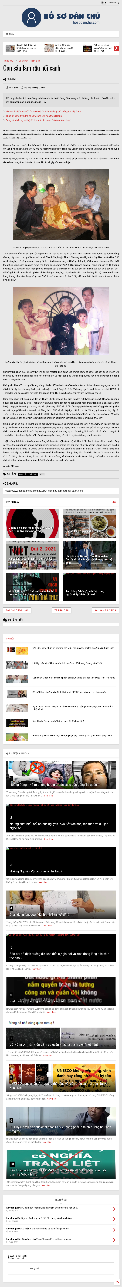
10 (12, 1164)
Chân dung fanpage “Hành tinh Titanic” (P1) (39, 915)
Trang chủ (8, 60)
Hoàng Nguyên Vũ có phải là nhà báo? (36, 871)
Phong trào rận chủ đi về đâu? (84, 531)
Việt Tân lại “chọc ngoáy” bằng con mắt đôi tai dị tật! (58, 721)
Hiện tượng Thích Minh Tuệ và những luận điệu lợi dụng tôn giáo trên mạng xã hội (27, 46)
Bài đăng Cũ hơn (105, 610)
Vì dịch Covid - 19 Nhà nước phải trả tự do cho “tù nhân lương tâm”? (31, 593)
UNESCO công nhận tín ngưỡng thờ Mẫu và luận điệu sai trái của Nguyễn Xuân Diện (73, 648)
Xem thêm (48, 796)
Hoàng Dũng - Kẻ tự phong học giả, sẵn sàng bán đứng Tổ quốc (53, 785)
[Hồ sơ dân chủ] (61, 27)
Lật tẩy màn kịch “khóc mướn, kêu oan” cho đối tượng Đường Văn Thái (67, 663)
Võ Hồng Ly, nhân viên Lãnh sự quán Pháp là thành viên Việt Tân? (54, 1044)
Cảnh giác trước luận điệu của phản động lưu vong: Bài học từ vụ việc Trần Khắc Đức (74, 677)
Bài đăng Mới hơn (17, 610)
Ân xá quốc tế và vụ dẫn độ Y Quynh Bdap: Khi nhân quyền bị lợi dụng (64, 46)
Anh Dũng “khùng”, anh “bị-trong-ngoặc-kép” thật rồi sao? (85, 593)
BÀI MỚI (10, 638)
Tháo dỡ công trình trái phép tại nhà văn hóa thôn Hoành (34, 116)
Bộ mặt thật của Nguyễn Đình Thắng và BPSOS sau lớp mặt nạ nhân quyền (69, 692)
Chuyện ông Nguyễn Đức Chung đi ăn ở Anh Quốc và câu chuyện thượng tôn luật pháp (89, 559)
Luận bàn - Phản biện (29, 60)
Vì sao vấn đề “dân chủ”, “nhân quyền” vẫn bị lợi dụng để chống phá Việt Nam (43, 111)
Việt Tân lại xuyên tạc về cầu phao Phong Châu (103, 48)
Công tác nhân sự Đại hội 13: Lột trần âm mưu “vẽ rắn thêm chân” (38, 120)
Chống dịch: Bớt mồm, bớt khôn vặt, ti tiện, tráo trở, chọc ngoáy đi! (31, 529)
